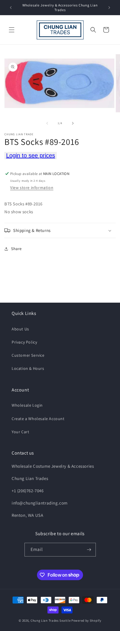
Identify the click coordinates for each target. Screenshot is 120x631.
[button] (11, 29)
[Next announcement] (109, 7)
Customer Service (28, 355)
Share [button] (16, 248)
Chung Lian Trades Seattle (51, 620)
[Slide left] (47, 123)
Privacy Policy (24, 342)
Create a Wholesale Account (38, 418)
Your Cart (20, 431)
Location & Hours (28, 368)
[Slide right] (72, 123)
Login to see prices (30, 155)
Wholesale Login (27, 405)
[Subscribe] (89, 550)
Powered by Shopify (86, 620)
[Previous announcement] (10, 7)
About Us (20, 329)
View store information (31, 187)
